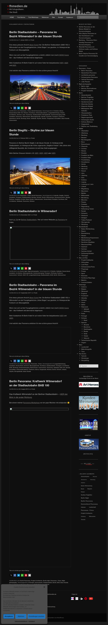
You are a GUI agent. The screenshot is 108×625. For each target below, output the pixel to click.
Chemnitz (84, 146)
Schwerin (84, 213)
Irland (83, 302)
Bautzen (84, 137)
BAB (63, 115)
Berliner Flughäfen (87, 97)
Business (84, 276)
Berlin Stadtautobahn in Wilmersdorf (33, 211)
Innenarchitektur (86, 282)
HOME (12, 17)
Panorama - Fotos (25, 111)
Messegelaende (35, 116)
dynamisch (12, 118)
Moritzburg (84, 198)
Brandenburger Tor (87, 99)
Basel (85, 320)
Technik (83, 519)
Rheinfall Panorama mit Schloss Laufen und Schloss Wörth (88, 49)
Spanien (84, 322)
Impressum (31, 621)
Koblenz (84, 180)
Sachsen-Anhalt (86, 251)
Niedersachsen (86, 240)
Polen (83, 313)
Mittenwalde (85, 195)
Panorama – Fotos (85, 68)
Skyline (39, 118)
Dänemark (84, 291)
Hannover (84, 169)
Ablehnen (21, 616)
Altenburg (84, 133)
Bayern (83, 231)
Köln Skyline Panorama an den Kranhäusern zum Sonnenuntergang (87, 35)
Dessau (83, 151)
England (84, 293)
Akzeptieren (9, 616)
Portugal (84, 316)
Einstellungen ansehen (36, 616)
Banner (44, 118)
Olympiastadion (86, 113)
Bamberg (84, 135)
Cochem (84, 149)
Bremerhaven (85, 144)
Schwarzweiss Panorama (89, 77)
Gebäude (33, 118)
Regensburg (85, 206)
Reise (28, 118)
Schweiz (84, 318)
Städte (81, 128)
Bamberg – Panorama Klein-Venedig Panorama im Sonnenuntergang (88, 42)
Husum (83, 171)
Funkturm (61, 116)
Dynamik (49, 116)
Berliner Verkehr (36, 197)
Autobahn (12, 116)
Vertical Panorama (87, 79)
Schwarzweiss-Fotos (88, 267)
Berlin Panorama (37, 111)
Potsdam (84, 204)
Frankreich (84, 296)
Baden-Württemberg (87, 229)
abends (43, 116)
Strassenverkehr (60, 197)
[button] (44, 587)
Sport (83, 273)
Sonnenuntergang (56, 115)
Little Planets (85, 82)
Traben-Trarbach (86, 220)
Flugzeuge (84, 269)
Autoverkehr (13, 120)
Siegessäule (85, 124)
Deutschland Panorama (89, 73)
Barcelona (87, 327)
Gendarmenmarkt (87, 102)
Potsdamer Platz (86, 115)
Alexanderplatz (86, 95)
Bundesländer (83, 227)
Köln (82, 178)
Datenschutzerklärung (21, 621)
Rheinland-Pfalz (86, 244)
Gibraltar (84, 298)
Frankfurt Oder (86, 157)
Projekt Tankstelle (87, 91)
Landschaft (92, 507)
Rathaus (11, 199)
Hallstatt (86, 309)
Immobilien (57, 118)
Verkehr (56, 111)
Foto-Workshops (33, 17)
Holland (83, 300)
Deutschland (13, 113)
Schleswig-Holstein (87, 253)
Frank (32, 40)
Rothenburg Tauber (87, 209)
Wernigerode (85, 222)
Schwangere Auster (87, 120)
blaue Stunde (65, 118)
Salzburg (87, 311)
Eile (66, 199)
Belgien (83, 289)
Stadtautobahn (37, 115)
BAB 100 (20, 113)
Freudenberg (85, 160)
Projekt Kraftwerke (87, 260)
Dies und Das (83, 258)
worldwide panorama (88, 75)
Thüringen (84, 256)
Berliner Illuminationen (88, 88)
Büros (61, 111)
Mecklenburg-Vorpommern (90, 238)
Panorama (19, 116)
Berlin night (23, 271)
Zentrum (19, 115)
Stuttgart (84, 218)
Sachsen (84, 249)
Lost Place (84, 264)
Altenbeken (85, 131)
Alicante (86, 325)
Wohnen (26, 113)
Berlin (18, 118)
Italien (83, 305)
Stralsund (84, 215)
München (84, 200)
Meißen (83, 193)
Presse (83, 271)
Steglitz (61, 195)
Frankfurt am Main (87, 155)
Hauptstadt (50, 118)
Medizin (83, 280)
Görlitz (83, 164)
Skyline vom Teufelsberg (89, 126)
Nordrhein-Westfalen (88, 242)
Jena (82, 173)
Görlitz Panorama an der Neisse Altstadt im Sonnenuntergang (87, 29)
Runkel (83, 211)
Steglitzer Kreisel (20, 199)
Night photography (33, 271)
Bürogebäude (46, 115)
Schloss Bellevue (87, 122)
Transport (55, 116)
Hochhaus (32, 113)
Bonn (83, 142)
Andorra (84, 287)
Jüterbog (84, 175)
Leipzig (83, 182)
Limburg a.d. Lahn (87, 184)
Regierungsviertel (87, 117)
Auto (23, 115)
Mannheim (84, 191)
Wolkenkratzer (38, 199)
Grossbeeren (85, 162)
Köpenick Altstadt (87, 106)
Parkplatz (55, 199)
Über (53, 17)
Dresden (84, 153)
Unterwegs (82, 285)
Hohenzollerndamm (41, 113)
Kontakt (60, 17)
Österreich (84, 307)
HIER (66, 63)
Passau (83, 202)
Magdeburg (85, 189)
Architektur (12, 115)
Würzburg (84, 224)
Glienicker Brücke (87, 104)
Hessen (83, 235)
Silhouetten (85, 262)
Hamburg (84, 166)
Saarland (84, 247)
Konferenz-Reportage (88, 278)
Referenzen (45, 17)
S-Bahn (62, 113)
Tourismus (29, 115)
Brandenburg (85, 233)
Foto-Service (21, 17)
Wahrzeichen (26, 116)
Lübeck (83, 186)
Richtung (23, 118)
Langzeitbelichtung (53, 113)
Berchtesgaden (86, 140)
